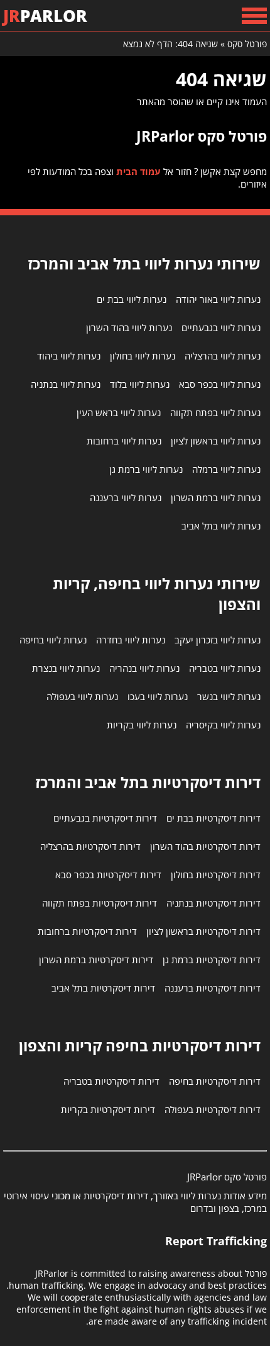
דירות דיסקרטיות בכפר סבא (108, 874)
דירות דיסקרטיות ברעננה (213, 987)
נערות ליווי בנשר (229, 696)
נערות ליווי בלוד (140, 384)
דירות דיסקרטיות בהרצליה (90, 846)
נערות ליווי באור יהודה (218, 299)
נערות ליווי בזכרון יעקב (218, 639)
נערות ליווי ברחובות (124, 440)
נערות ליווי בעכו (157, 696)
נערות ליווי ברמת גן (146, 469)
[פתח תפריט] (254, 15)
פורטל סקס (247, 44)
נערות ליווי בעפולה (82, 696)
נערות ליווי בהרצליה (223, 355)
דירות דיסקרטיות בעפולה (213, 1109)
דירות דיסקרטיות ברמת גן (212, 959)
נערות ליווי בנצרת (66, 668)
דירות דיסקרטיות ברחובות (87, 931)
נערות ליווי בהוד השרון (129, 327)
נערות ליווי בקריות (141, 724)
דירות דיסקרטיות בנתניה (213, 902)
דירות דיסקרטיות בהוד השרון (205, 846)
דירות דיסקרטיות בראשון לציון (203, 931)
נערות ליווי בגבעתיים (221, 327)
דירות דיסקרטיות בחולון (216, 874)
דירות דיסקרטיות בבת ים (213, 818)
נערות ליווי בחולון (142, 355)
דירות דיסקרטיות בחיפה (215, 1081)
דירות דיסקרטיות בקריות (108, 1109)
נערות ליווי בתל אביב (221, 525)
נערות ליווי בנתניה (65, 384)
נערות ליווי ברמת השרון (216, 497)
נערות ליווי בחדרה (130, 639)
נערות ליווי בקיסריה (223, 724)
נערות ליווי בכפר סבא (220, 384)
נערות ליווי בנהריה (144, 668)
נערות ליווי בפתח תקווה (215, 412)
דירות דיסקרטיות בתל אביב (103, 987)
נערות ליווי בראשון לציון (216, 440)
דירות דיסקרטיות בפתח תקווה (99, 902)
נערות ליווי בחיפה (53, 639)
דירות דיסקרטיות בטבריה (111, 1081)
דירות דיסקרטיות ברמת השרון (96, 959)
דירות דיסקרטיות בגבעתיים (105, 818)
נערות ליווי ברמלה (226, 469)
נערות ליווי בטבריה (225, 668)
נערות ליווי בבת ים (131, 299)
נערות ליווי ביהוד (68, 355)
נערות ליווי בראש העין (119, 412)
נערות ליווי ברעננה (125, 497)
